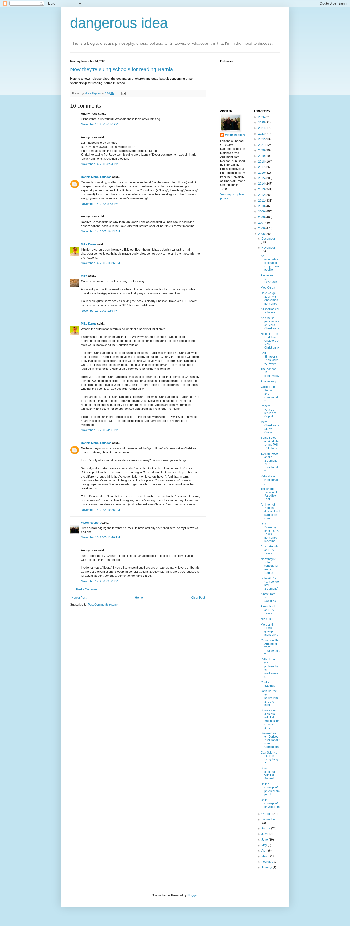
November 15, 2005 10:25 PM (100, 510)
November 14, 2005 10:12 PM (100, 231)
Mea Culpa (268, 287)
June (265, 839)
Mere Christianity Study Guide (270, 427)
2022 (261, 139)
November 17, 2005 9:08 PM (99, 581)
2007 (261, 222)
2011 (261, 200)
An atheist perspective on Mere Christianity (270, 323)
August (266, 828)
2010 (261, 206)
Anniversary (268, 381)
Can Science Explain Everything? (269, 757)
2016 (261, 172)
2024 (261, 128)
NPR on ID (268, 619)
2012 (261, 195)
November (268, 247)
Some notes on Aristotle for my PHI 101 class (270, 443)
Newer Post (78, 597)
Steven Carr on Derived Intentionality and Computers (270, 740)
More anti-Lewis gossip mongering (269, 629)
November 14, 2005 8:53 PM (99, 204)
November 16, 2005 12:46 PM (100, 537)
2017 (261, 167)
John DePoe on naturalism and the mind (269, 698)
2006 (261, 228)
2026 (261, 117)
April (264, 850)
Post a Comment (87, 589)
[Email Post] (123, 93)
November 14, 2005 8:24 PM (99, 164)
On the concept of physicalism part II (270, 789)
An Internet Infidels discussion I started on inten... (270, 511)
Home (139, 597)
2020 (261, 150)
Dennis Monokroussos (96, 177)
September (268, 819)
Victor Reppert (91, 522)
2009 (261, 211)
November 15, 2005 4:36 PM (99, 430)
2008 (261, 217)
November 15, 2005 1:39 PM (99, 310)
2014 (261, 183)
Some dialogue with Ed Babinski (268, 773)
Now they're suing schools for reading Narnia (121, 69)
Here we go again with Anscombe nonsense (269, 298)
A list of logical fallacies (270, 310)
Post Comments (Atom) (103, 604)
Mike (84, 276)
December (268, 238)
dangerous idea (119, 23)
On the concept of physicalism (270, 803)
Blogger (192, 895)
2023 (261, 133)
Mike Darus (88, 244)
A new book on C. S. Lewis (268, 610)
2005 (261, 234)
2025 (261, 122)
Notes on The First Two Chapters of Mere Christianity (270, 340)
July (264, 834)
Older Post (198, 597)
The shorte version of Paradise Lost (269, 494)
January (267, 867)
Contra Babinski (268, 684)
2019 (261, 156)
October (266, 814)
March (265, 856)
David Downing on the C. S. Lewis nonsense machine (270, 532)
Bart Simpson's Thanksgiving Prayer (269, 358)
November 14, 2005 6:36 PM (99, 124)
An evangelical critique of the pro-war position (270, 262)
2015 (261, 178)
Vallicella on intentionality (270, 480)
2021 (261, 145)
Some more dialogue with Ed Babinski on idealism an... (270, 719)
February (267, 861)
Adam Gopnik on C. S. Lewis (269, 550)
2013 (261, 189)
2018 (261, 161)
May (264, 845)
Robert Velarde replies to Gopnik (268, 411)
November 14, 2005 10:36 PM (100, 263)
